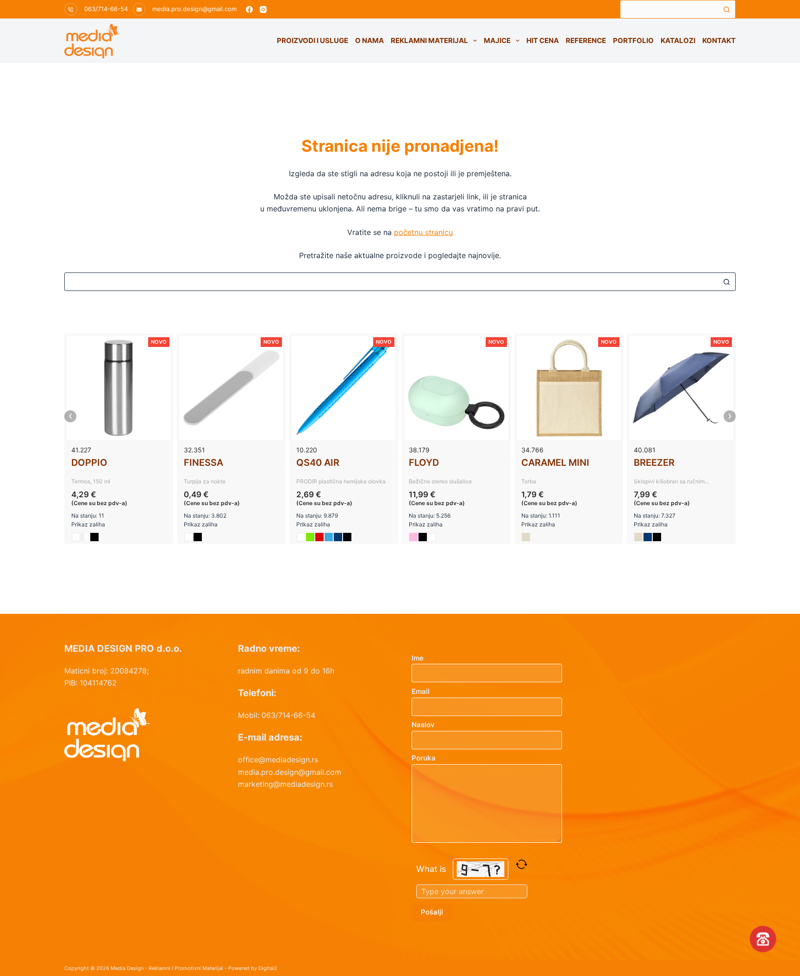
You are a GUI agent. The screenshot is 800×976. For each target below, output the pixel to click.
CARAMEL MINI (555, 462)
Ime (418, 658)
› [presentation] (730, 416)
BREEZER (654, 462)
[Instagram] (263, 9)
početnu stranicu (423, 232)
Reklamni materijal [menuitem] (429, 40)
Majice (497, 40)
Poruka (424, 758)
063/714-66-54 (106, 8)
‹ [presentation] (71, 416)
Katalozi (678, 40)
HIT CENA (542, 40)
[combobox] (669, 9)
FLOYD (424, 462)
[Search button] (726, 9)
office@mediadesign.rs (278, 759)
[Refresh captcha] (521, 864)
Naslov (423, 724)
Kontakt (719, 40)
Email (421, 691)
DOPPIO (89, 462)
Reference (586, 40)
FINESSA (203, 462)
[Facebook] (249, 9)
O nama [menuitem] (369, 40)
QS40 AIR (317, 462)
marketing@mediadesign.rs (285, 784)
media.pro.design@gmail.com (194, 8)
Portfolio (633, 40)
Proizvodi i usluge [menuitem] (312, 40)
